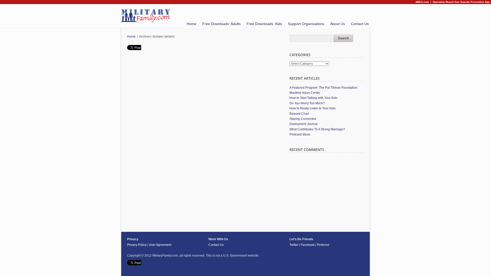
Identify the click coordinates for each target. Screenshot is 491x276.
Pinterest (323, 245)
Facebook (308, 245)
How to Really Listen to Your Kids (312, 108)
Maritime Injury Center (304, 93)
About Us (337, 24)
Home (191, 24)
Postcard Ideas (299, 134)
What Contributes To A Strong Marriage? (317, 129)
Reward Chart (299, 114)
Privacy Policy (137, 245)
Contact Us (360, 24)
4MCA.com (422, 2)
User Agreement (160, 245)
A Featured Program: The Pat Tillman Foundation (323, 87)
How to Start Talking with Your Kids (313, 98)
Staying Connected (302, 119)
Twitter (293, 245)
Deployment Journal (303, 124)
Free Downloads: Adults (221, 24)
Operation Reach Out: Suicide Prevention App (461, 2)
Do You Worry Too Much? (307, 103)
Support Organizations (306, 24)
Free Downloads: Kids (264, 24)
